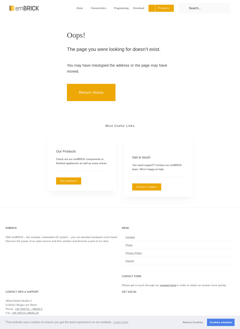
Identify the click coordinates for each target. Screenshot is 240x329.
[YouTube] (128, 300)
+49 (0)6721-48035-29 (25, 312)
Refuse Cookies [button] (193, 322)
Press (129, 244)
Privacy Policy (134, 253)
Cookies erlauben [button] (221, 322)
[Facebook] (123, 300)
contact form (168, 285)
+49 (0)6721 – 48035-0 (28, 308)
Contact (130, 237)
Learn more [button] (120, 322)
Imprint (130, 260)
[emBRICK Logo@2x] (24, 6)
